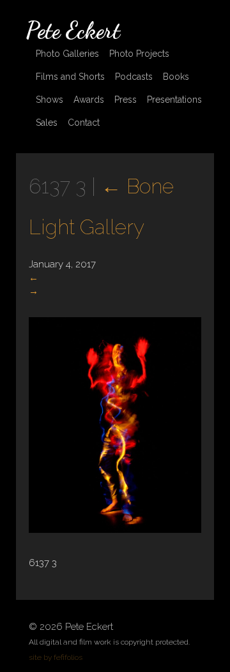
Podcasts (134, 76)
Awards (88, 99)
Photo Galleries (67, 54)
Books (176, 76)
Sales (46, 122)
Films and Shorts (70, 76)
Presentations (174, 99)
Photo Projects (139, 54)
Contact (84, 122)
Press (125, 99)
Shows (49, 99)
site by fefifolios (55, 657)
